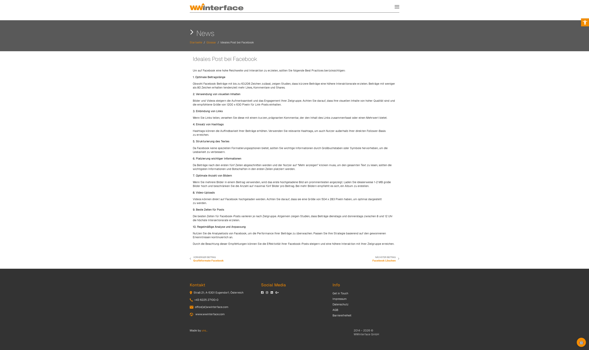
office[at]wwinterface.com (211, 307)
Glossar (211, 42)
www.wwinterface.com (210, 314)
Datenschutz (340, 304)
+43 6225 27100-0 (206, 299)
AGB (335, 310)
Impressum (340, 298)
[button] (585, 22)
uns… (205, 330)
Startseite (196, 42)
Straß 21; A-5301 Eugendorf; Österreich (218, 292)
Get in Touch (340, 293)
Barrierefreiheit (342, 315)
